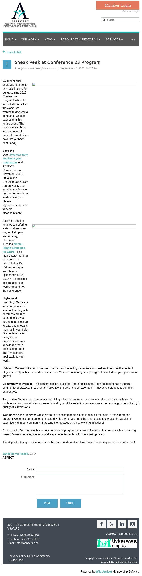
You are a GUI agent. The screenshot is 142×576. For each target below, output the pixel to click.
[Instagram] (132, 524)
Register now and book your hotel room (15, 158)
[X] (111, 524)
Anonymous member (27, 68)
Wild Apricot (104, 571)
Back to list (14, 52)
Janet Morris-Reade (15, 453)
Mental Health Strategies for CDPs (14, 248)
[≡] (132, 39)
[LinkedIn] (122, 524)
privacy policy (18, 555)
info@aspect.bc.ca (27, 542)
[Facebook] (101, 524)
